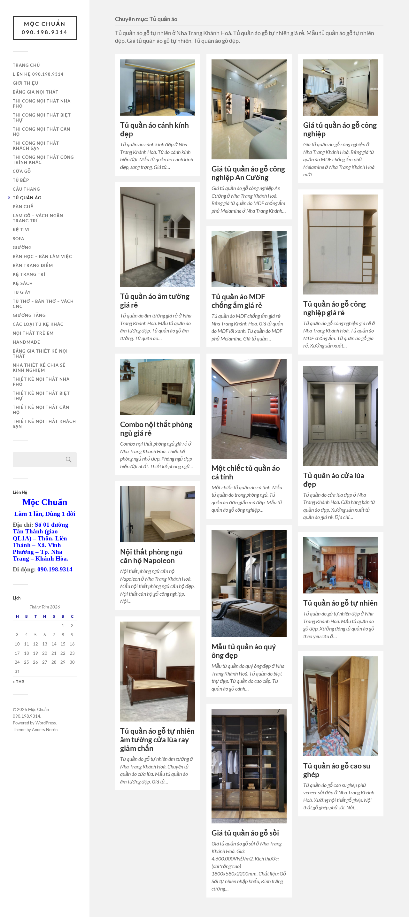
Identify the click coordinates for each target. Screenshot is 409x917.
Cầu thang (26, 189)
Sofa (18, 238)
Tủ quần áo (27, 197)
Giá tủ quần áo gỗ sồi (245, 833)
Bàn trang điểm (33, 265)
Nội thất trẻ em (33, 333)
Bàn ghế (23, 206)
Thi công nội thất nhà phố (42, 103)
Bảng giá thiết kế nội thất (40, 353)
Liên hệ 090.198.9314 (38, 74)
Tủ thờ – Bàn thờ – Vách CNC (43, 304)
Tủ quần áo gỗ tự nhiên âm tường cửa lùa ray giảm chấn (157, 740)
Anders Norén (45, 729)
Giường (22, 247)
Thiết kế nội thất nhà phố (41, 382)
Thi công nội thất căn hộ (41, 131)
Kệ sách (23, 283)
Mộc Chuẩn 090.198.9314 (45, 27)
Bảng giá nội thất (35, 92)
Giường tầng (29, 315)
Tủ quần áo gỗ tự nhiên (340, 603)
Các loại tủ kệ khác (38, 324)
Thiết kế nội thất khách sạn (44, 424)
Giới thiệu (25, 83)
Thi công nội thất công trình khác (43, 160)
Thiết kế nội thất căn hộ (41, 410)
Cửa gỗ (22, 171)
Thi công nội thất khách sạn (36, 146)
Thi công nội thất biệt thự (42, 117)
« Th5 (18, 682)
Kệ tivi (21, 229)
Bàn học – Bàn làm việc (42, 256)
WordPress (45, 722)
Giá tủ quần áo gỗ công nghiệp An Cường (248, 173)
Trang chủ (26, 65)
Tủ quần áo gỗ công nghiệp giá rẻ (334, 308)
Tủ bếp (21, 180)
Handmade (26, 342)
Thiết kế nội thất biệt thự (41, 396)
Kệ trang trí (29, 274)
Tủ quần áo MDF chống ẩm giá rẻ (238, 300)
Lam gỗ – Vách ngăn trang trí (38, 218)
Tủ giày (22, 292)
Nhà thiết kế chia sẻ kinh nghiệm (39, 368)
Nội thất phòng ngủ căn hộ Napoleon (151, 556)
